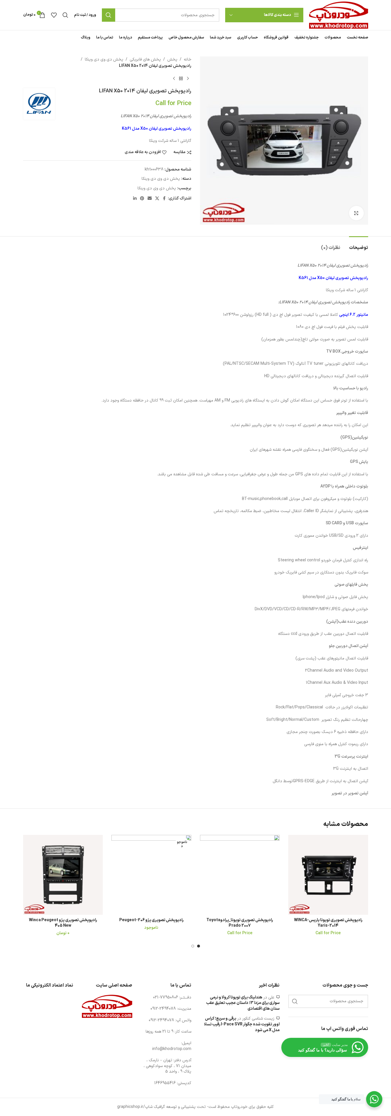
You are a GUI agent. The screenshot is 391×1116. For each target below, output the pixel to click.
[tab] (358, 245)
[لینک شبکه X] (157, 199)
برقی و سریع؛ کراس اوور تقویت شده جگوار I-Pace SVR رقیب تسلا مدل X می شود (242, 1024)
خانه (187, 59)
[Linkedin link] (134, 199)
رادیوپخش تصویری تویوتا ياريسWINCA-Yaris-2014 (328, 923)
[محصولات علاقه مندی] (54, 15)
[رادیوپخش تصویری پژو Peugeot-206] (151, 875)
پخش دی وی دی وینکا (104, 59)
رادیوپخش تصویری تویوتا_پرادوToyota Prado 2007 (239, 923)
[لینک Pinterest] (142, 199)
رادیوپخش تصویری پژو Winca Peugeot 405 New (63, 923)
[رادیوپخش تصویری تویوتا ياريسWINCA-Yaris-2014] (328, 875)
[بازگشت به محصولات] (180, 78)
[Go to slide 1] (198, 946)
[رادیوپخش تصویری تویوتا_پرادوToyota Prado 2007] (240, 875)
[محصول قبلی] (187, 78)
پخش (172, 59)
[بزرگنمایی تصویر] (356, 213)
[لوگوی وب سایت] (338, 15)
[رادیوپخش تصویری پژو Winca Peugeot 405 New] (63, 875)
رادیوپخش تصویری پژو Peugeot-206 (151, 920)
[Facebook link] (164, 199)
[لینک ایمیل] (149, 199)
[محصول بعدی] (173, 78)
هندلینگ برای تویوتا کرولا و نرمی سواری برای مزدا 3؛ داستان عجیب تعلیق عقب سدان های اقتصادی (243, 1003)
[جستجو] (108, 15)
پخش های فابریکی (145, 59)
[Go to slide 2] (192, 946)
